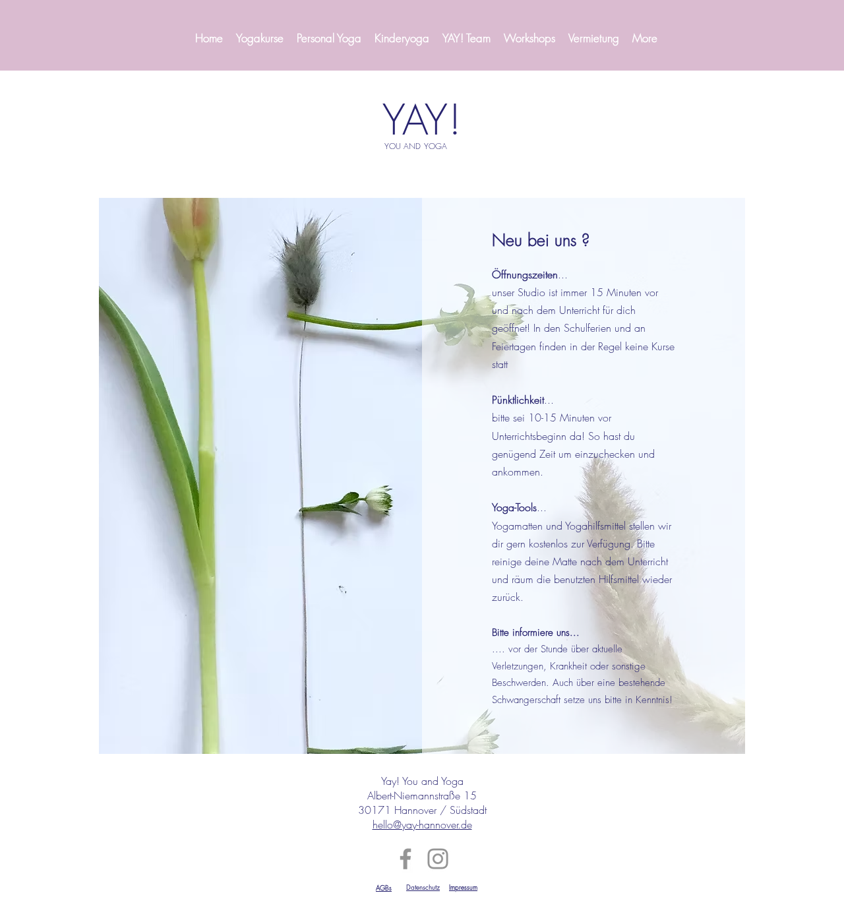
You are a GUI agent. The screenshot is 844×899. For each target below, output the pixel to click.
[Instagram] (438, 859)
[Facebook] (405, 859)
